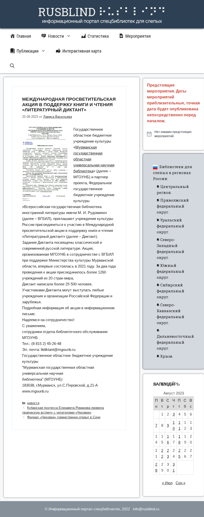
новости (33, 403)
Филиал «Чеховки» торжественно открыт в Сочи (63, 417)
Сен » (180, 483)
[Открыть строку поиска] (12, 66)
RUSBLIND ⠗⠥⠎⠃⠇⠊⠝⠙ (102, 11)
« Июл (167, 483)
